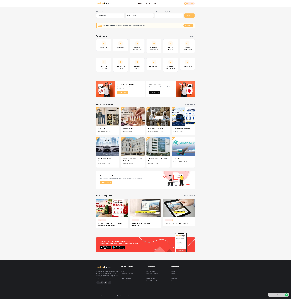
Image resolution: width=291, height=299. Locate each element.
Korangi (126, 163)
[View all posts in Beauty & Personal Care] (137, 43)
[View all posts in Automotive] (120, 43)
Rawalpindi (174, 278)
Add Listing (190, 3)
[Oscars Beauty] (133, 116)
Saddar (126, 131)
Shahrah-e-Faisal (103, 131)
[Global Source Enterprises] (183, 116)
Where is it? (99, 11)
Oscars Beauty (127, 129)
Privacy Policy (125, 276)
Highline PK (102, 129)
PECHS (176, 131)
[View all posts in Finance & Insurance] (104, 62)
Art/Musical (103, 48)
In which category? (131, 11)
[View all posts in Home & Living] (154, 62)
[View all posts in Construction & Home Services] (154, 43)
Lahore (173, 273)
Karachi (110, 131)
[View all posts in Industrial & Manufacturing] (170, 62)
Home (140, 3)
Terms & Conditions (126, 278)
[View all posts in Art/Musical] (104, 43)
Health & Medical (150, 271)
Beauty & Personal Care (152, 281)
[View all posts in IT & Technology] (187, 62)
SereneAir (176, 159)
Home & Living (153, 66)
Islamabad (176, 163)
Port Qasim (102, 163)
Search (188, 15)
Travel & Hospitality (151, 276)
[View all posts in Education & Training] (170, 43)
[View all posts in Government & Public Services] (120, 62)
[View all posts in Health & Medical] (137, 62)
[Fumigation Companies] (158, 116)
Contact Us (124, 281)
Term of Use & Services (127, 273)
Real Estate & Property (152, 273)
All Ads (148, 3)
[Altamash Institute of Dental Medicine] (158, 146)
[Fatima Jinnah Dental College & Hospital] (133, 146)
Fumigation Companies (155, 129)
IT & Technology (187, 66)
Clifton (151, 163)
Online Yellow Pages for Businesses (141, 224)
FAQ (122, 271)
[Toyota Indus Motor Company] (107, 146)
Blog (155, 3)
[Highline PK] (107, 116)
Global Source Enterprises (181, 129)
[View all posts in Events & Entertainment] (187, 43)
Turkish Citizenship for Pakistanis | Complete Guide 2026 (111, 224)
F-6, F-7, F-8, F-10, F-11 (181, 161)
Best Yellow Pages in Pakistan (176, 223)
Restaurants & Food (151, 278)
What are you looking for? (162, 11)
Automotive (120, 48)
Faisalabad (174, 281)
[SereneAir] (183, 146)
